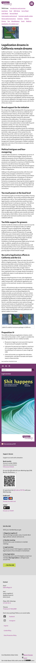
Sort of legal (25, 11)
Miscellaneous (15, 21)
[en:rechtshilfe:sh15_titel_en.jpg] (18, 441)
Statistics (20, 18)
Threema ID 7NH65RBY (10, 609)
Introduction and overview (17, 8)
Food (10, 11)
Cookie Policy (7, 630)
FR (9, 366)
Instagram (12, 620)
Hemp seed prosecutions (9, 18)
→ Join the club (9, 565)
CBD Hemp (17, 11)
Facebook (12, 616)
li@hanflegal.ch (7, 587)
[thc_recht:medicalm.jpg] (10, 39)
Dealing (26, 18)
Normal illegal (14, 13)
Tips (8, 21)
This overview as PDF (10, 444)
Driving (4, 21)
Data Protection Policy (10, 635)
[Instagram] (4, 621)
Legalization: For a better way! (10, 24)
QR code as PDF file (19, 490)
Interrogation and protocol (9, 16)
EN (6, 366)
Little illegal (5, 13)
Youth (23, 21)
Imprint (6, 626)
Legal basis (5, 11)
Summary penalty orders (26, 16)
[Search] (33, 370)
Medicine (28, 21)
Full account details (8, 467)
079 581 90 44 (7, 603)
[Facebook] (4, 617)
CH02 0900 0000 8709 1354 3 (10, 465)
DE (3, 366)
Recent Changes (28, 655)
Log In (25, 658)
